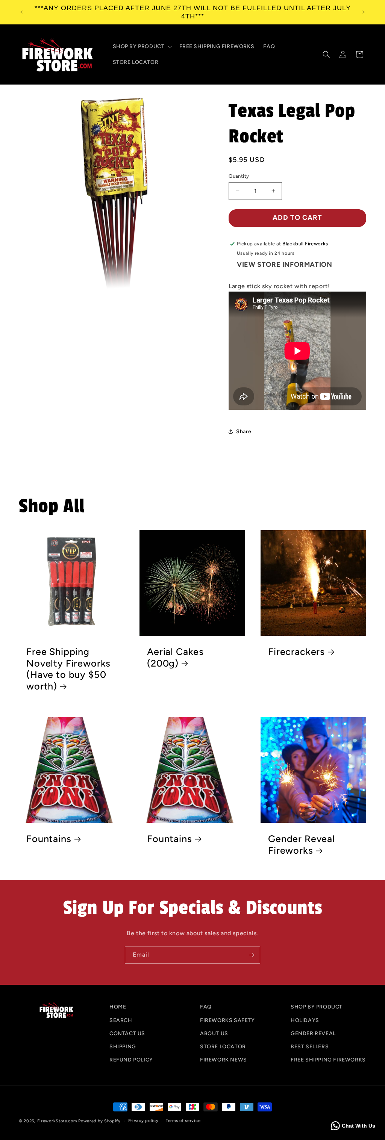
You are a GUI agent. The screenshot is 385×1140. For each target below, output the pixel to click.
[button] (141, 46)
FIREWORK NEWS (223, 1060)
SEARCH (120, 1020)
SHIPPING (122, 1046)
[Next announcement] (363, 12)
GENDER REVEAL (313, 1033)
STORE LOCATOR (223, 1046)
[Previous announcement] (21, 12)
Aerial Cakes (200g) (175, 657)
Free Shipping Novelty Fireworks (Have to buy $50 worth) (68, 669)
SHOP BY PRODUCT (317, 1007)
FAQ (206, 1007)
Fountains (48, 838)
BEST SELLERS (310, 1046)
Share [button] (243, 431)
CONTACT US (127, 1033)
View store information (284, 264)
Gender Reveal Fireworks (301, 844)
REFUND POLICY (131, 1060)
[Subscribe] (251, 955)
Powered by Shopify (99, 1121)
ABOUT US (214, 1033)
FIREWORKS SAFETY (227, 1020)
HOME (117, 1007)
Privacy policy (143, 1120)
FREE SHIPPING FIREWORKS (328, 1060)
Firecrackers (296, 651)
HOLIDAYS (305, 1020)
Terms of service (183, 1120)
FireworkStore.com (57, 1121)
